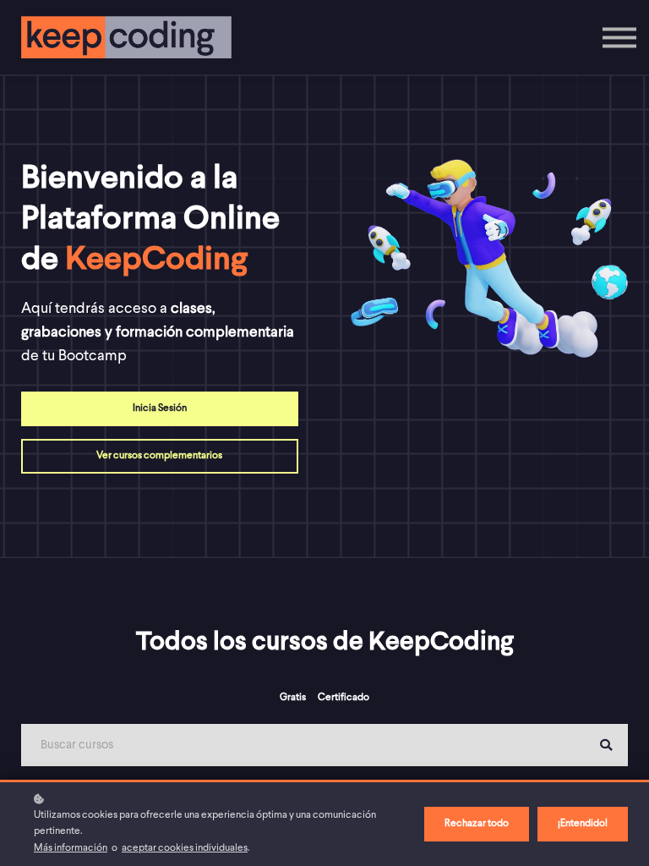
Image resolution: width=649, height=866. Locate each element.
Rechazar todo (476, 824)
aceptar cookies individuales (185, 848)
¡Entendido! (583, 824)
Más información (70, 848)
